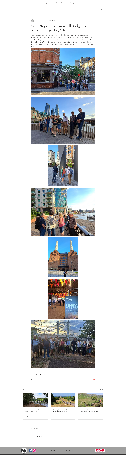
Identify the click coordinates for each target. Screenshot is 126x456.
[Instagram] (34, 450)
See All (101, 389)
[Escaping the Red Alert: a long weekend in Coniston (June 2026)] (90, 400)
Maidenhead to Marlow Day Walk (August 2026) (34, 411)
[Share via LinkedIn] (40, 374)
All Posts (25, 9)
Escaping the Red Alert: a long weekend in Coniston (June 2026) (89, 411)
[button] (47, 3)
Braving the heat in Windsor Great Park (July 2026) (62, 411)
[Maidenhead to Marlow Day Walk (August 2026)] (35, 400)
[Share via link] (45, 374)
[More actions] (94, 21)
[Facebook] (30, 450)
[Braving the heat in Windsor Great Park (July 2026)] (63, 400)
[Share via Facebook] (32, 374)
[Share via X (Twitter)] (36, 374)
